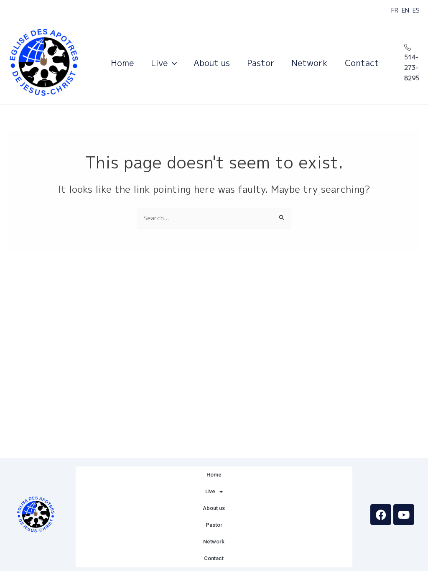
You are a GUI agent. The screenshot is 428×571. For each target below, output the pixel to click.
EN (405, 10)
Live (159, 63)
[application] (172, 62)
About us (212, 63)
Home (122, 63)
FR (394, 10)
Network (309, 63)
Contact (362, 63)
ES (416, 10)
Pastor (261, 63)
